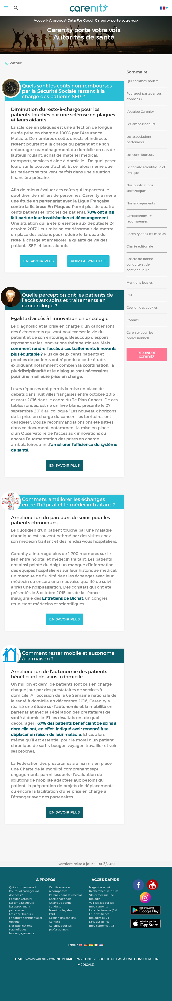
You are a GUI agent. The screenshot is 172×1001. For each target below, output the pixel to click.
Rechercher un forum (103, 891)
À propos (57, 20)
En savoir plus (38, 261)
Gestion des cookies (142, 308)
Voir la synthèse (88, 261)
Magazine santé (99, 887)
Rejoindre (147, 353)
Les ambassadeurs (141, 124)
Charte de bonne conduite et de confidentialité (140, 264)
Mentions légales (140, 283)
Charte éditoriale (140, 246)
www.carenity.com (41, 959)
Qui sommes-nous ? (142, 81)
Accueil (40, 20)
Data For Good (80, 20)
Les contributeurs (140, 155)
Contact (133, 320)
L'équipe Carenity (140, 112)
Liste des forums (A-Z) (103, 910)
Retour (15, 63)
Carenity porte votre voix (116, 20)
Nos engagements (141, 203)
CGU (130, 295)
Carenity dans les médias (146, 234)
